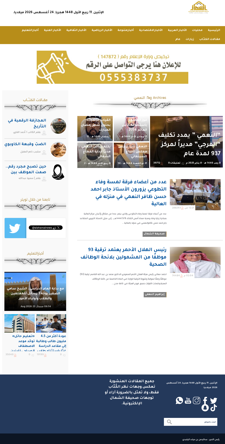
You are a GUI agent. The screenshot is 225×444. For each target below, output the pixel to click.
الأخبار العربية (177, 30)
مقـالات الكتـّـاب (209, 39)
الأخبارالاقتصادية (151, 30)
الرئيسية (214, 30)
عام (177, 39)
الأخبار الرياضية (102, 30)
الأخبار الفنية (52, 30)
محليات (197, 30)
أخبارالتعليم (30, 30)
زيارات (190, 39)
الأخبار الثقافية (76, 30)
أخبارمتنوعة (126, 30)
